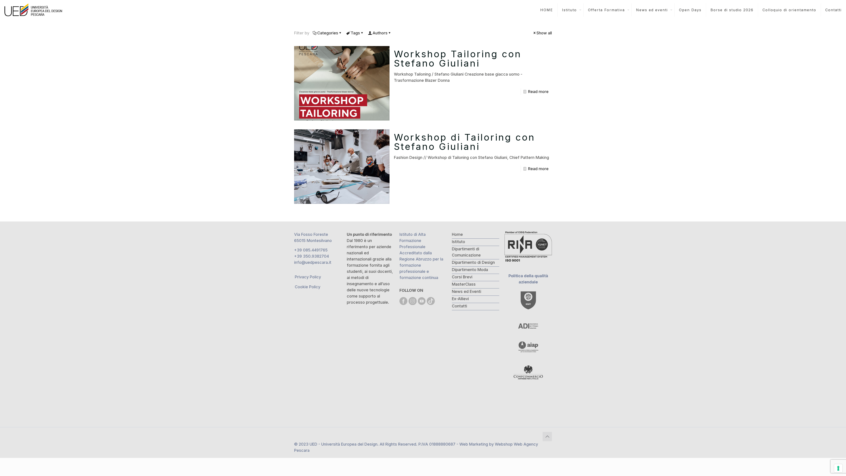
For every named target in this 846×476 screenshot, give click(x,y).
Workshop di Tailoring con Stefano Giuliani (464, 142)
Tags (355, 33)
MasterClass (464, 284)
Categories (327, 33)
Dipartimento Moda (470, 269)
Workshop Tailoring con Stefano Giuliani (457, 58)
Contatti (459, 306)
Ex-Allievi (460, 298)
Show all (544, 33)
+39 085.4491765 (311, 250)
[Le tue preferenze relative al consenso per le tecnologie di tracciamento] (838, 468)
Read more (538, 91)
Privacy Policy (308, 277)
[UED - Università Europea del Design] (33, 10)
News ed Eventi (466, 291)
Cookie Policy (307, 286)
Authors (380, 33)
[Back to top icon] (547, 436)
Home (457, 234)
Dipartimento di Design (473, 262)
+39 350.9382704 (311, 256)
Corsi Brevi (462, 277)
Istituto (458, 241)
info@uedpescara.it (312, 262)
